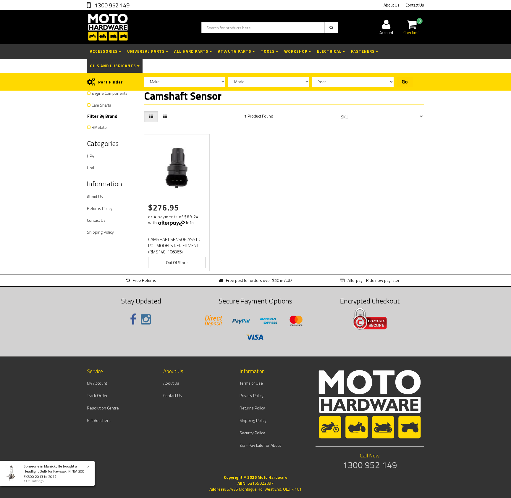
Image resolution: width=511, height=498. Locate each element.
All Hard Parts (192, 51)
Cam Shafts (101, 105)
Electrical (330, 51)
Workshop (296, 51)
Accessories (104, 51)
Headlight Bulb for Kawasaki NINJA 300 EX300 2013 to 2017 (54, 473)
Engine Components (109, 93)
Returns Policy (99, 208)
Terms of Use (251, 383)
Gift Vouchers (99, 420)
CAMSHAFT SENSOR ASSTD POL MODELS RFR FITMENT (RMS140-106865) (174, 245)
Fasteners (363, 51)
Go (405, 82)
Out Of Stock (177, 262)
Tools (268, 51)
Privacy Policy (251, 395)
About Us (392, 5)
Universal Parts (146, 51)
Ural (90, 168)
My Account (97, 383)
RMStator (100, 127)
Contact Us (414, 5)
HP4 (90, 156)
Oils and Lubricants (113, 66)
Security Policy (252, 433)
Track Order (97, 395)
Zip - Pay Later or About (260, 445)
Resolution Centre (103, 408)
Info (190, 222)
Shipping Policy (100, 232)
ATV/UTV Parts (235, 51)
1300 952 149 (111, 5)
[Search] (331, 27)
